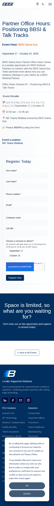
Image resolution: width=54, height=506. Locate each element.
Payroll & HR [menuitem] (8, 413)
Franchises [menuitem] (33, 422)
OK (27, 485)
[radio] (27, 251)
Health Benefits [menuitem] (9, 427)
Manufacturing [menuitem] (34, 432)
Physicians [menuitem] (33, 436)
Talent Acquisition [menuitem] (10, 432)
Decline (27, 493)
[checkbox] (27, 254)
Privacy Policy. (31, 454)
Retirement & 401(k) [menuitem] (11, 436)
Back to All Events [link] (28, 352)
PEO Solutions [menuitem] (9, 408)
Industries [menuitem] (33, 408)
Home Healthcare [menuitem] (36, 427)
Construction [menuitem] (34, 413)
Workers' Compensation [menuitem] (13, 422)
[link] (8, 4)
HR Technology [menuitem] (9, 418)
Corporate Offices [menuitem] (36, 418)
